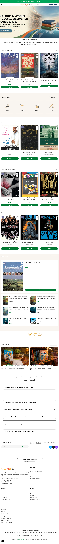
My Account (3, 509)
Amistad (9, 154)
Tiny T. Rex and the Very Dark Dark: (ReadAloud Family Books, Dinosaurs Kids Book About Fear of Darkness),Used (46, 308)
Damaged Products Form (6, 518)
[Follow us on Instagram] (56, 447)
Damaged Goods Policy (35, 497)
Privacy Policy (4, 497)
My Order (3, 511)
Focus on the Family (12, 310)
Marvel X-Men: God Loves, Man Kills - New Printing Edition (49, 242)
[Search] (4, 4)
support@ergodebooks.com (29, 461)
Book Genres (36, 365)
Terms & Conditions (5, 501)
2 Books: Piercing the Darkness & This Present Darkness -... (10, 80)
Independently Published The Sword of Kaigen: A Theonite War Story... (49, 79)
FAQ (2, 495)
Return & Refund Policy (5, 499)
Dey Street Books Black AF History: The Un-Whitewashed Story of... (49, 198)
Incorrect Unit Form (5, 520)
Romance (32, 473)
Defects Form (3, 516)
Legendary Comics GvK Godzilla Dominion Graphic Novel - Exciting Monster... (29, 242)
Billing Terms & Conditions (35, 499)
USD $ (37, 4)
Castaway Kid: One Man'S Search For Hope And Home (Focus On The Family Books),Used (18, 297)
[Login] (41, 4)
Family (36, 110)
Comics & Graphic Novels (35, 476)
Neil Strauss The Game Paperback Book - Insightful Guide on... (29, 152)
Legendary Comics (29, 244)
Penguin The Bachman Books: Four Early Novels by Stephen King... (29, 80)
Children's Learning (8, 365)
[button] (8, 78)
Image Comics (9, 244)
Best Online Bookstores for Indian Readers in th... (14, 368)
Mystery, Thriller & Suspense (36, 471)
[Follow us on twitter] (53, 447)
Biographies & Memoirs (35, 478)
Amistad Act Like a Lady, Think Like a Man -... (9, 152)
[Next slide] (57, 70)
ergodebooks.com (21, 539)
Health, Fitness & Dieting (35, 474)
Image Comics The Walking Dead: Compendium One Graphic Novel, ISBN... (10, 242)
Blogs (31, 493)
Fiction (51, 110)
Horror (22, 110)
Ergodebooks (29, 154)
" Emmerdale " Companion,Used (32, 262)
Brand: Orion (27, 264)
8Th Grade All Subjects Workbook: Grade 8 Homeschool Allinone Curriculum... (29, 198)
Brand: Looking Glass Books (49, 154)
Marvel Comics (49, 244)
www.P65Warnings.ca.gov (35, 535)
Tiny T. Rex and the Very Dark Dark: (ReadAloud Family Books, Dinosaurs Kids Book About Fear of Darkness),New (18, 319)
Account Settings (4, 513)
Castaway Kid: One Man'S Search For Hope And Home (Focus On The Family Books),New (46, 297)
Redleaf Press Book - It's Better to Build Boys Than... (49, 152)
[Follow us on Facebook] (50, 447)
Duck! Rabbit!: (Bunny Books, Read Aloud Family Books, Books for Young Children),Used (46, 319)
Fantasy (7, 110)
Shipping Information (5, 493)
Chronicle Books (40, 310)
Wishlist (32, 495)
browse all (55, 50)
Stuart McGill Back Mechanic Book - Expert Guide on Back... (10, 198)
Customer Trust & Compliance (7, 522)
